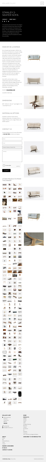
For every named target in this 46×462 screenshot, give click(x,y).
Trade (3, 442)
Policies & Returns (5, 441)
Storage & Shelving (27, 424)
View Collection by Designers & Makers (30, 434)
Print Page (12, 19)
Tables (24, 421)
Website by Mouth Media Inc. (39, 458)
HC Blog (4, 447)
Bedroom (25, 425)
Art (23, 430)
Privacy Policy (13, 458)
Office (24, 422)
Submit (6, 170)
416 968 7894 (6, 426)
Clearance (25, 432)
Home (24, 415)
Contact (4, 19)
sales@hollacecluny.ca (8, 427)
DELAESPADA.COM (11, 90)
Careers (3, 443)
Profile (3, 438)
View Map (5, 423)
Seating (24, 420)
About (4, 436)
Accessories (25, 428)
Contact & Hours (7, 449)
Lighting (24, 418)
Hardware (25, 431)
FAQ (3, 439)
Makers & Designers (8, 446)
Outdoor (25, 427)
